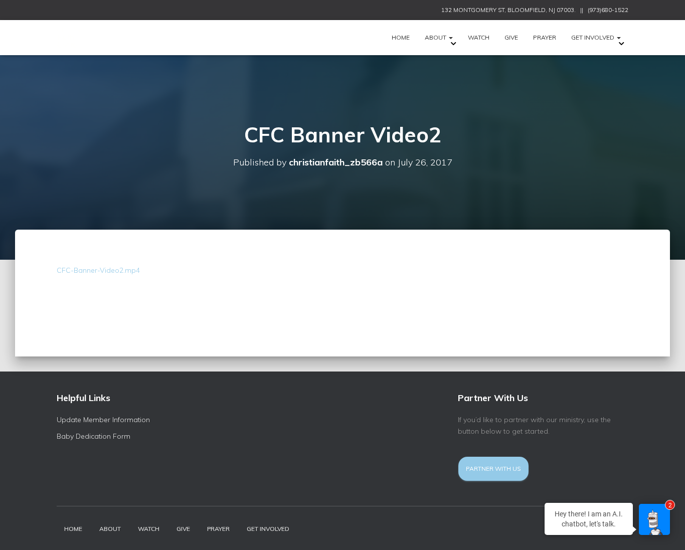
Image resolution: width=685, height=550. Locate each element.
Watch (478, 37)
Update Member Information (103, 419)
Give (511, 37)
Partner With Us (493, 468)
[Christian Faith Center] (81, 37)
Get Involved (593, 37)
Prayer (544, 37)
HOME (401, 37)
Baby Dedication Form (93, 436)
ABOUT (436, 37)
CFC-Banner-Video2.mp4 (98, 270)
